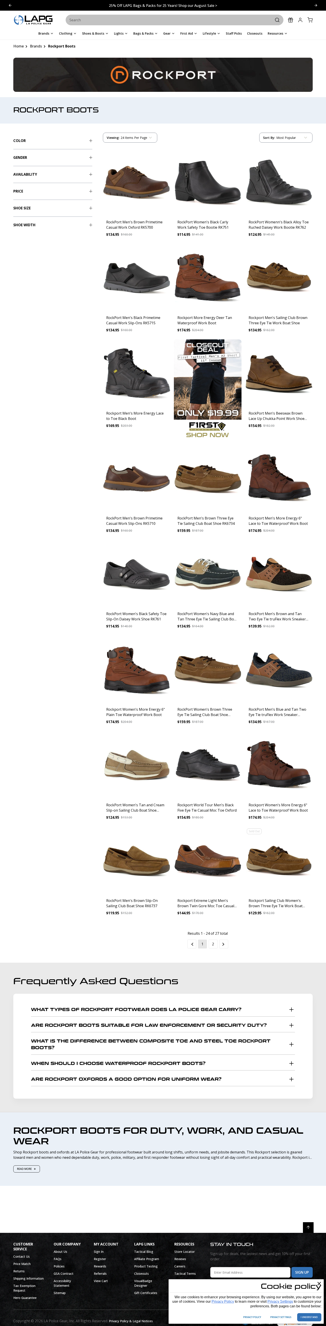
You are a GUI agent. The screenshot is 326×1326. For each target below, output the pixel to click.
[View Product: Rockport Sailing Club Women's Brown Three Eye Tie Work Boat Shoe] (279, 860)
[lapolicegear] (33, 20)
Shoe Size (22, 208)
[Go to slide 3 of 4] (10, 5)
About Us (60, 1251)
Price (18, 191)
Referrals (100, 1273)
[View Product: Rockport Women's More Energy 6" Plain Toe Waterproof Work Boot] (136, 669)
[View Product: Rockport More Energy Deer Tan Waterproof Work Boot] (208, 277)
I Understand (309, 1317)
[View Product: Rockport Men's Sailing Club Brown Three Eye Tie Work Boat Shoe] (279, 277)
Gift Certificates (145, 1293)
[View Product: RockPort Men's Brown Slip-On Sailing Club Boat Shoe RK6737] (136, 860)
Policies (59, 1266)
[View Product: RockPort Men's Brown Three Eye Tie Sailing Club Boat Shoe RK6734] (208, 478)
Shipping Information (28, 1278)
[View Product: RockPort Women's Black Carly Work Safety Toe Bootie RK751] (208, 182)
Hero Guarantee (25, 1298)
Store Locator (184, 1251)
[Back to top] (308, 1227)
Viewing (113, 138)
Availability (25, 174)
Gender (20, 157)
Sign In (99, 1251)
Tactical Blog (143, 1251)
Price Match (22, 1264)
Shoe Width (24, 224)
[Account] (300, 20)
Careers (179, 1266)
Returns (19, 1271)
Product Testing (146, 1266)
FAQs (57, 1259)
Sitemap (60, 1293)
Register (100, 1259)
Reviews (180, 1259)
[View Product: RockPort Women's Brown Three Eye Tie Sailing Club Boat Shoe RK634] (208, 669)
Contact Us (21, 1256)
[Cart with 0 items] (310, 20)
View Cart (101, 1281)
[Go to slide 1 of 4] (316, 5)
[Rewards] (290, 20)
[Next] (223, 944)
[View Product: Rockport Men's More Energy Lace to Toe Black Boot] (136, 373)
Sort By (269, 139)
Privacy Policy (223, 1301)
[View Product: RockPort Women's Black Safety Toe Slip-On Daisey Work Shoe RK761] (136, 574)
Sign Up (302, 1272)
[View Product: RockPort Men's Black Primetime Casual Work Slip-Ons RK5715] (136, 277)
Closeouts (141, 1273)
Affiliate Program (146, 1259)
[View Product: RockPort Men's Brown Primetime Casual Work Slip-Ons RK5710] (136, 478)
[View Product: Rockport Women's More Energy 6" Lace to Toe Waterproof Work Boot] (279, 765)
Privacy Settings (280, 1301)
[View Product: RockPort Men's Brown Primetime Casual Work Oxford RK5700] (136, 182)
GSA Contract (63, 1273)
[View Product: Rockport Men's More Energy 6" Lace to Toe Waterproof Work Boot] (279, 478)
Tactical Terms (185, 1273)
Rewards (100, 1266)
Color (19, 140)
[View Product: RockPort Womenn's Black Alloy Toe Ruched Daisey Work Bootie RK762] (279, 182)
